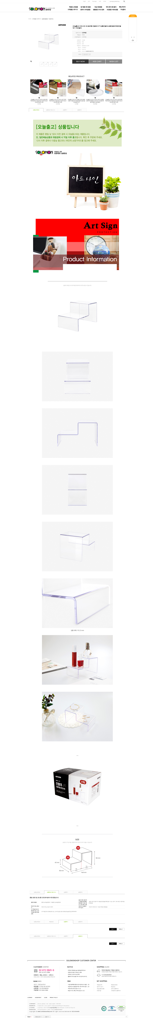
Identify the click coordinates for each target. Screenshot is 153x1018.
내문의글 (99, 990)
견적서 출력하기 (115, 988)
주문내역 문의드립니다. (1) (74, 988)
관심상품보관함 (100, 988)
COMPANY (29, 997)
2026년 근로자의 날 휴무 (74, 974)
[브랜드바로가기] (89, 51)
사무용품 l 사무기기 (36, 18)
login (84, 1)
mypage (94, 1)
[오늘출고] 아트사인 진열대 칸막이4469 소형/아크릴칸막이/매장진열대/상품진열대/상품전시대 (76, 101)
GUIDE (45, 997)
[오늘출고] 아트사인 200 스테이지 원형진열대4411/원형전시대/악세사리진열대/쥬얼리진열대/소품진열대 (95, 101)
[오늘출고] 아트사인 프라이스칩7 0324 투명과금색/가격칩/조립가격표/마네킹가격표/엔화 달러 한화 (57, 101)
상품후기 (65, 110)
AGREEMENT (38, 997)
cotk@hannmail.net (58, 1009)
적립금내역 (99, 984)
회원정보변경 (114, 984)
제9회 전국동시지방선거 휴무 (75, 972)
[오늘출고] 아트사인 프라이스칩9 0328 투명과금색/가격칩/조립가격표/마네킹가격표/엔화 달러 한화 (114, 101)
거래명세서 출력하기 (116, 990)
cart (100, 1)
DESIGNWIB (75, 1011)
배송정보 (51, 921)
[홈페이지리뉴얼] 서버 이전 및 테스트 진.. (77, 976)
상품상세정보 (36, 110)
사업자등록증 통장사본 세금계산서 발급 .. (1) (78, 984)
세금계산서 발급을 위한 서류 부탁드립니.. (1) (78, 986)
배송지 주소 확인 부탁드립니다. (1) (76, 990)
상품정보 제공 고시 (50, 110)
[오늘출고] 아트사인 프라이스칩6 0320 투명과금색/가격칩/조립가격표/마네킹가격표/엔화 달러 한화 (39, 101)
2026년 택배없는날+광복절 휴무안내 (76, 970)
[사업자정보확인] (53, 1007)
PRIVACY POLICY (54, 997)
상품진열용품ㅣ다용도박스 (47, 18)
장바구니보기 (100, 986)
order (104, 1)
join (89, 1)
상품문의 (79, 110)
